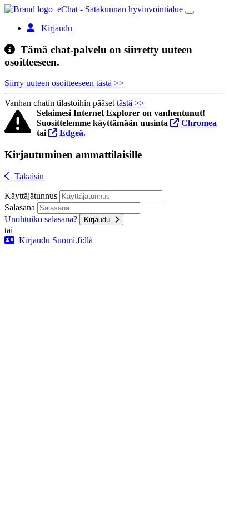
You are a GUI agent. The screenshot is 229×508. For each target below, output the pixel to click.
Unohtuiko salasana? (40, 219)
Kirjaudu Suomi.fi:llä (53, 240)
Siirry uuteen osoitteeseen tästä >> (64, 83)
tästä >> (131, 103)
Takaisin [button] (27, 176)
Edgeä (70, 133)
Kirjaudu (99, 219)
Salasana (19, 207)
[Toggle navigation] (189, 12)
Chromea (198, 123)
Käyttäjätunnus (30, 195)
